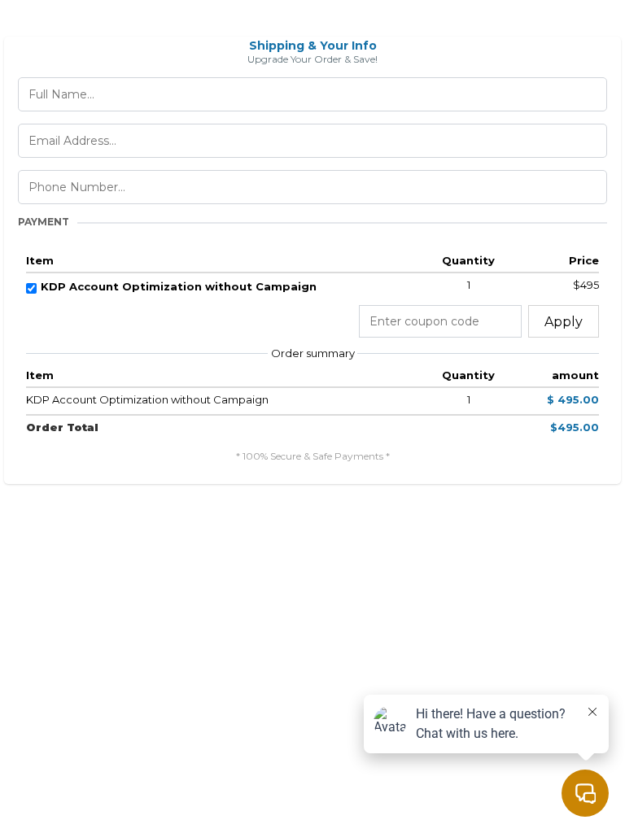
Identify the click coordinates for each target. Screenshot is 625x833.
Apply (563, 321)
